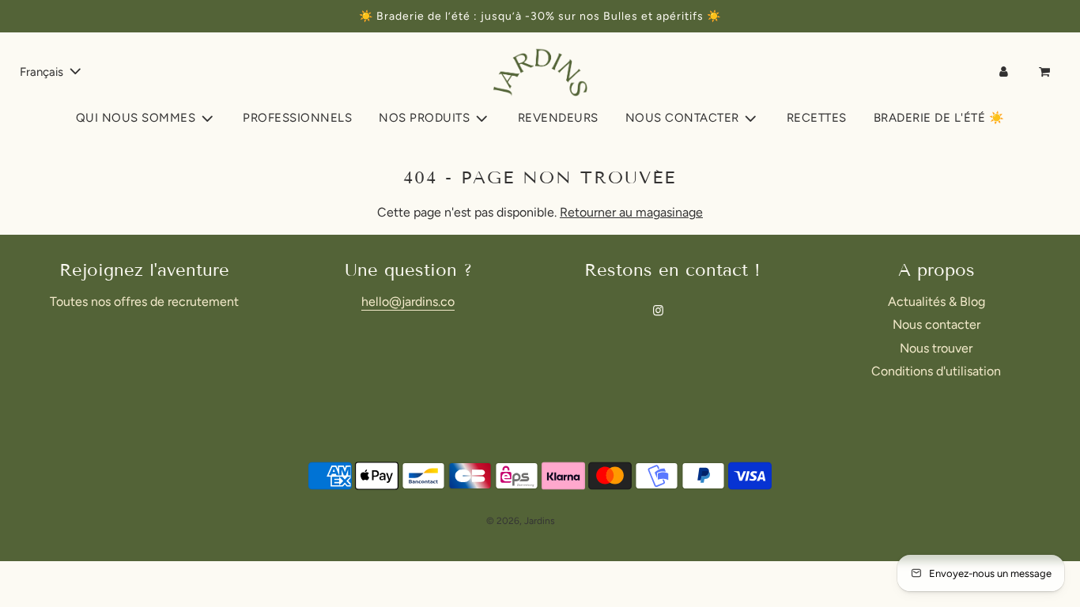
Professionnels (297, 118)
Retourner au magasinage (631, 212)
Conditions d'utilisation (936, 371)
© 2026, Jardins (520, 520)
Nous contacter (936, 324)
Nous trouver (936, 348)
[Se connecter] (1004, 72)
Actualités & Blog (936, 301)
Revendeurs (558, 118)
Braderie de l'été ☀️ (939, 118)
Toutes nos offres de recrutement (144, 301)
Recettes (817, 118)
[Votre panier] (1046, 72)
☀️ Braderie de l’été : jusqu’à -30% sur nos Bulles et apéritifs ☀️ (540, 16)
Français (43, 72)
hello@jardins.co (408, 301)
